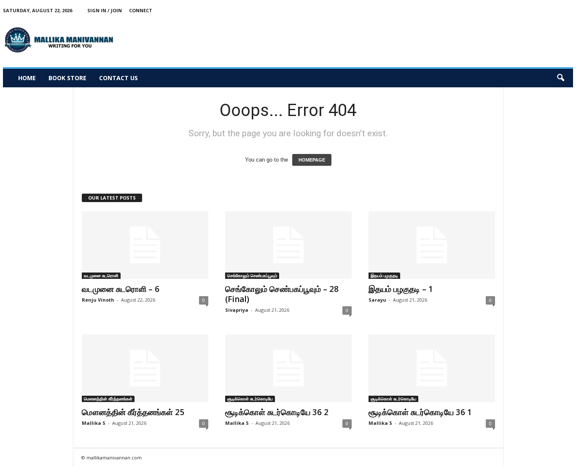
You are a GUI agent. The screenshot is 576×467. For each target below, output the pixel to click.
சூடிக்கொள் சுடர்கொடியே (250, 399)
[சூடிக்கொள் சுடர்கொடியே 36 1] (432, 368)
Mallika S (93, 423)
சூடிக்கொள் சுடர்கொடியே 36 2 (276, 412)
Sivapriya (236, 310)
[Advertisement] (419, 40)
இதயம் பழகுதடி (384, 275)
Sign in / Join (104, 10)
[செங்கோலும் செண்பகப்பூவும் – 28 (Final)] (288, 245)
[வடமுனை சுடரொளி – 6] (145, 245)
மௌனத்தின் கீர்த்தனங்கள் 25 (133, 412)
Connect (140, 10)
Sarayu (377, 300)
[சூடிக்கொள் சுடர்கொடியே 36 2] (288, 368)
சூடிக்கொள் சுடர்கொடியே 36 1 (420, 412)
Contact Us (118, 78)
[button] (560, 78)
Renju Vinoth (98, 300)
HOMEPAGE (312, 159)
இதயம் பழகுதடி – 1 (401, 288)
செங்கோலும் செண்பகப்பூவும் (252, 275)
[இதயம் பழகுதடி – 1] (432, 245)
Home (27, 78)
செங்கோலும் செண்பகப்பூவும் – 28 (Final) (282, 294)
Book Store (67, 78)
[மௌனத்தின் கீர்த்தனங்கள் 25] (145, 368)
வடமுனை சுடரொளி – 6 (120, 288)
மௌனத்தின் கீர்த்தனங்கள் (108, 399)
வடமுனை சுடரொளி (101, 275)
